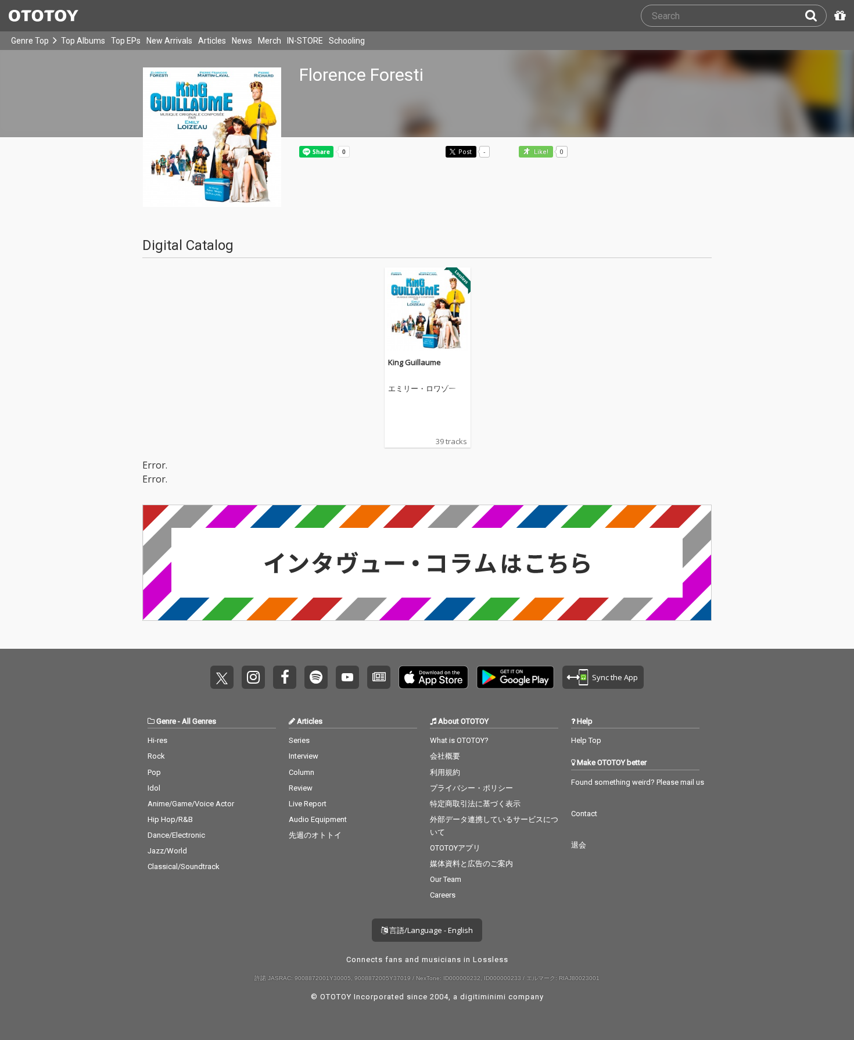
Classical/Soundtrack (184, 866)
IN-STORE (305, 40)
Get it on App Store (433, 677)
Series (299, 740)
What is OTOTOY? (459, 740)
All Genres (199, 721)
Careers (442, 895)
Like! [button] (540, 152)
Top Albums (83, 40)
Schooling (347, 40)
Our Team (445, 879)
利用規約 (445, 772)
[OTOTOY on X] (222, 677)
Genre (166, 721)
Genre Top (30, 40)
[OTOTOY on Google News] (378, 677)
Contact (584, 813)
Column (301, 772)
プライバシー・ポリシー (471, 788)
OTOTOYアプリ (455, 848)
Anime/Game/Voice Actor (191, 803)
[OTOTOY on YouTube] (347, 677)
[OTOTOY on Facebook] (284, 677)
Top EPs (126, 40)
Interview (303, 756)
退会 (578, 845)
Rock (156, 756)
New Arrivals (169, 40)
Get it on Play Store (515, 677)
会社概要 (445, 756)
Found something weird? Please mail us (637, 782)
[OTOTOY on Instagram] (253, 677)
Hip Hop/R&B (170, 819)
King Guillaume (414, 362)
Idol (154, 788)
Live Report (307, 803)
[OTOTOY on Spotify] (316, 677)
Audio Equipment (318, 819)
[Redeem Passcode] (838, 15)
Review (301, 788)
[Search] (815, 15)
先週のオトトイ (315, 835)
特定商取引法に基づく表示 (475, 803)
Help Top (586, 740)
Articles (212, 40)
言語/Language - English (430, 930)
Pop (154, 772)
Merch (269, 40)
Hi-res (157, 740)
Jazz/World (167, 850)
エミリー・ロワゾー (422, 389)
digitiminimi (483, 996)
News (242, 40)
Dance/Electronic (176, 835)
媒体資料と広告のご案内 (471, 863)
